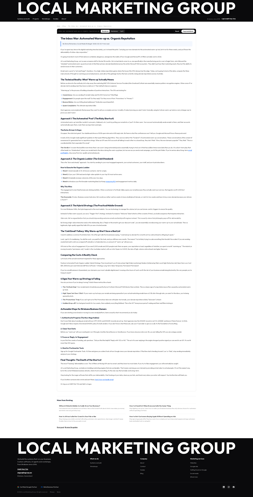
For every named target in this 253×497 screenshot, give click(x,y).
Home (58, 26)
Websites (193, 463)
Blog (64, 26)
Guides (55, 19)
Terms (58, 492)
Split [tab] (121, 31)
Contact (142, 466)
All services (194, 477)
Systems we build (23, 19)
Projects (36, 19)
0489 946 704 (22, 469)
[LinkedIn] (224, 487)
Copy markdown (188, 31)
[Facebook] (234, 487)
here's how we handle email (104, 380)
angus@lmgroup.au (24, 473)
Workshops (46, 19)
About (63, 19)
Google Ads (194, 466)
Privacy (52, 492)
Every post (60, 427)
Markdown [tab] (114, 31)
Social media (194, 473)
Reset (177, 31)
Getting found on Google (198, 470)
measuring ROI (111, 181)
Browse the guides (71, 427)
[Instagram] (229, 487)
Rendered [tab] (105, 31)
